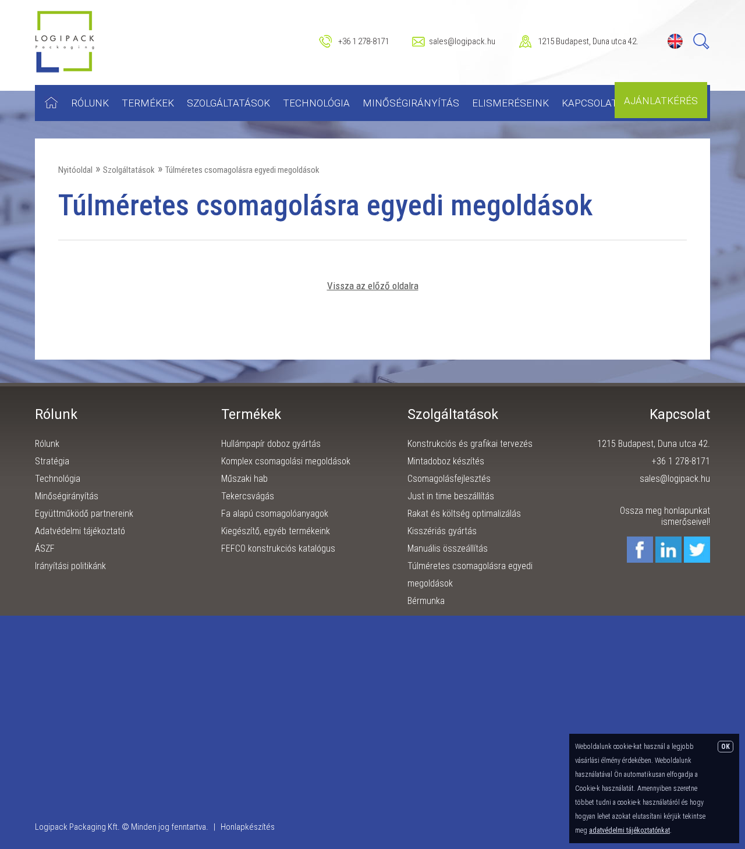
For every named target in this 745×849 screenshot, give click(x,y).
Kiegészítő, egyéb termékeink (275, 531)
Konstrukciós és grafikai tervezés (470, 443)
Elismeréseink (510, 103)
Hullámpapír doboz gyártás (271, 443)
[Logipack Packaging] (65, 70)
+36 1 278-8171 (363, 41)
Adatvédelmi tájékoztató (80, 531)
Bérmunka (426, 600)
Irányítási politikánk (70, 565)
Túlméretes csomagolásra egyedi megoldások (242, 170)
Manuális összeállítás (447, 548)
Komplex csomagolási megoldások (285, 461)
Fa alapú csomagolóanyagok (274, 513)
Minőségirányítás (411, 103)
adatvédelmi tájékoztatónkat (629, 830)
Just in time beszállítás (450, 496)
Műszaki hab (244, 478)
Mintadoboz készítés (445, 461)
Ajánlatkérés (661, 100)
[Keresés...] (701, 46)
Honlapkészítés (248, 827)
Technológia (316, 103)
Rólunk (90, 103)
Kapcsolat (590, 103)
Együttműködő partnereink (84, 513)
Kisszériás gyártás (442, 531)
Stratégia (52, 461)
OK (725, 747)
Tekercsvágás (247, 496)
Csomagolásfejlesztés (449, 478)
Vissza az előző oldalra (372, 286)
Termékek (148, 103)
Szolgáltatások (228, 103)
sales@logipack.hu (462, 41)
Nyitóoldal (75, 170)
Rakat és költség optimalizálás (464, 513)
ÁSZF (45, 548)
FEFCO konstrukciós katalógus (278, 548)
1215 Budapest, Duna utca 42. (588, 41)
